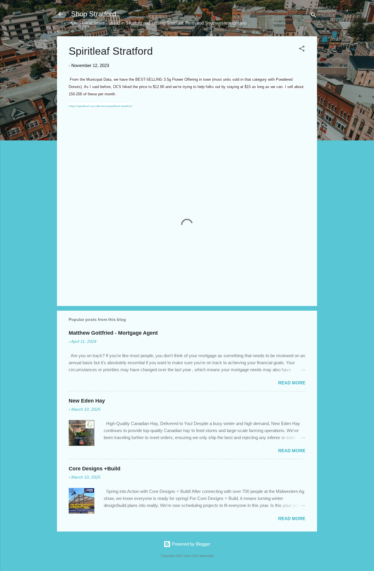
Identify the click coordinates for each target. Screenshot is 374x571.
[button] (301, 49)
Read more (291, 382)
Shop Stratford (93, 14)
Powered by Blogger (190, 543)
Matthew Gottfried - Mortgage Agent (113, 333)
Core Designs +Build (94, 469)
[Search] (313, 16)
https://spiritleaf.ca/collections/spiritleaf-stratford (100, 106)
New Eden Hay (87, 401)
